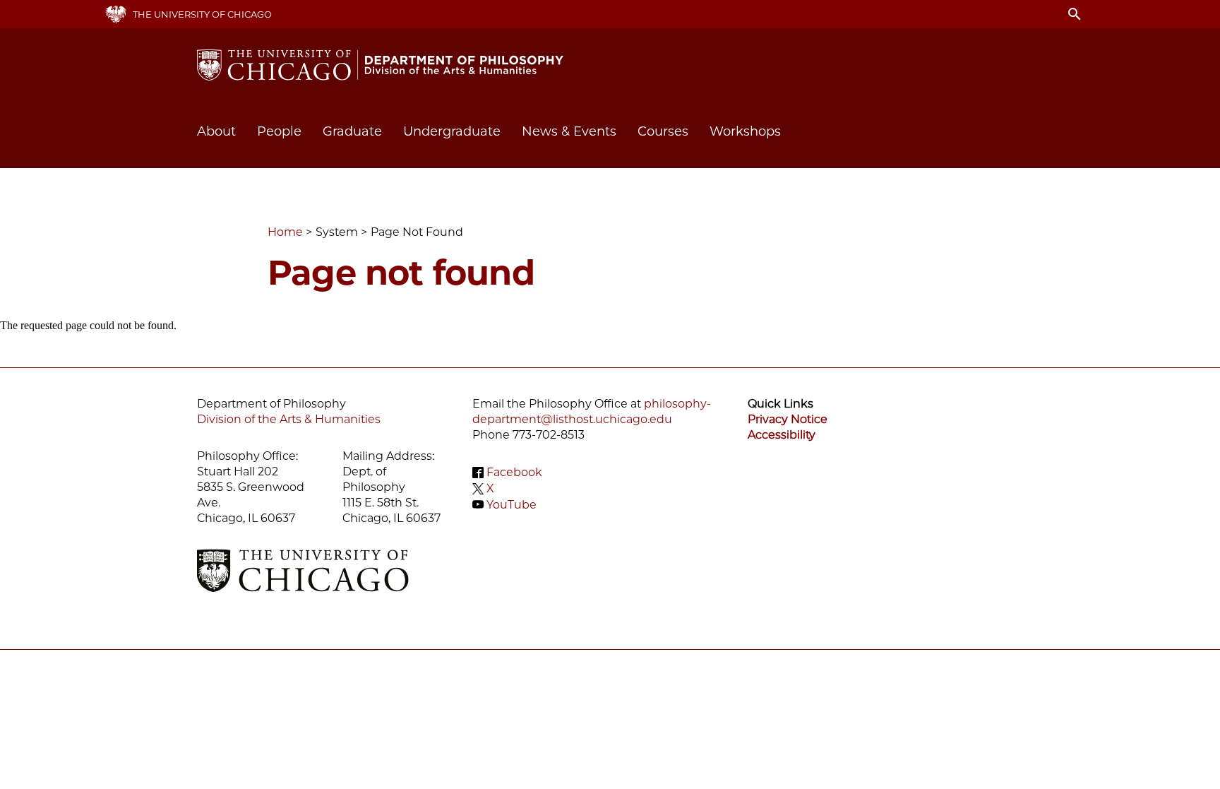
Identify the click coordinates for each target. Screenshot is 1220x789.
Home (285, 232)
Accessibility (781, 434)
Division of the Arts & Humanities (289, 419)
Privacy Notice (787, 419)
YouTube (511, 504)
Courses (663, 131)
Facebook (514, 472)
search (1074, 14)
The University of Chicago (202, 14)
